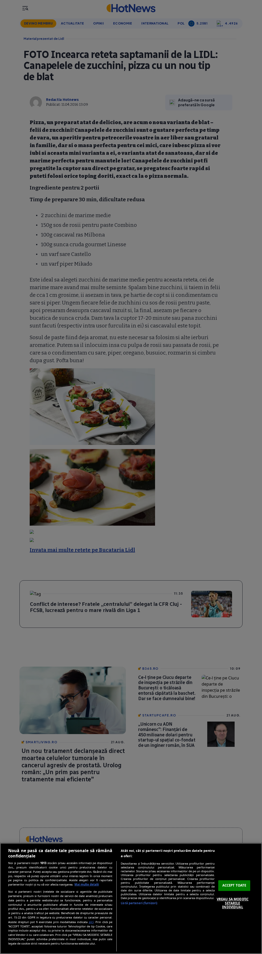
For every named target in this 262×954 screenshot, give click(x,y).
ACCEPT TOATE (234, 885)
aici (91, 922)
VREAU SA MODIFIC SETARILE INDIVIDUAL (232, 903)
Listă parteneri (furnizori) (139, 903)
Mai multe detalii (86, 884)
